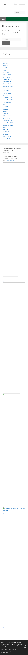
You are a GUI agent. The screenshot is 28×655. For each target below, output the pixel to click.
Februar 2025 (7, 93)
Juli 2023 (5, 127)
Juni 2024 (5, 107)
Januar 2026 (6, 77)
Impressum (19, 644)
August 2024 (6, 104)
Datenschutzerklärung (11, 649)
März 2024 (6, 113)
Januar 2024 (6, 118)
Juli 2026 (5, 65)
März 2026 (6, 72)
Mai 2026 (5, 68)
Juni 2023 (5, 130)
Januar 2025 (6, 95)
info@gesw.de (10, 160)
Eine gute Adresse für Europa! (8, 642)
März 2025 (6, 91)
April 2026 (6, 70)
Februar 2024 (7, 116)
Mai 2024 (5, 109)
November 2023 (8, 123)
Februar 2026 (7, 75)
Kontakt (19, 642)
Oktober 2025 (7, 84)
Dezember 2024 (7, 98)
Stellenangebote (5, 644)
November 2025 (8, 81)
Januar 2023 (6, 139)
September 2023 (8, 125)
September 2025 (8, 86)
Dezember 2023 (7, 120)
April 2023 (6, 132)
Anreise (13, 644)
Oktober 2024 (7, 102)
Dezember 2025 (7, 79)
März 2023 (6, 134)
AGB (2, 649)
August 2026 (6, 63)
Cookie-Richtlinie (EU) (6, 651)
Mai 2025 (5, 88)
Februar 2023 (7, 136)
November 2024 (8, 100)
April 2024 (6, 111)
